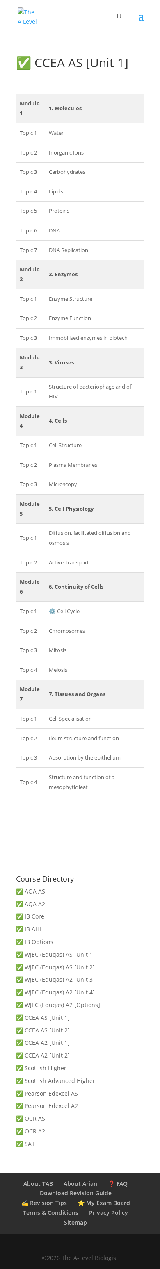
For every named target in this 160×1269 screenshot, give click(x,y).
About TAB (38, 1183)
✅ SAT (25, 1144)
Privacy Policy (108, 1213)
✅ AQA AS (30, 891)
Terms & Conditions (50, 1213)
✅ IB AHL (29, 929)
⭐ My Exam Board (104, 1203)
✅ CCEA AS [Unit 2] (43, 1030)
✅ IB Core (30, 916)
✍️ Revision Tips (44, 1203)
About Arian (80, 1183)
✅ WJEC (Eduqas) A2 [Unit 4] (55, 992)
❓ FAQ (118, 1183)
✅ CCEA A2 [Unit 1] (43, 1042)
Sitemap (75, 1222)
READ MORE (80, 853)
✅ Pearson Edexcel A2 (47, 1106)
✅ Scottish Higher (41, 1068)
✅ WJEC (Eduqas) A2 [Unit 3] (55, 979)
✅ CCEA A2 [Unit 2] (43, 1055)
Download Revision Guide (76, 1193)
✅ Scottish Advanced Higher (55, 1081)
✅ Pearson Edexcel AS (47, 1093)
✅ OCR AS (30, 1118)
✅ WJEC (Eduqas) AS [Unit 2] (55, 967)
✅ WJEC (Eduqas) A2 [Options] (58, 1005)
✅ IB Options (34, 942)
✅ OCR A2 (30, 1131)
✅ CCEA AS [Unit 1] (43, 1017)
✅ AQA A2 (30, 904)
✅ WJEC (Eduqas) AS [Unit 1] (55, 954)
